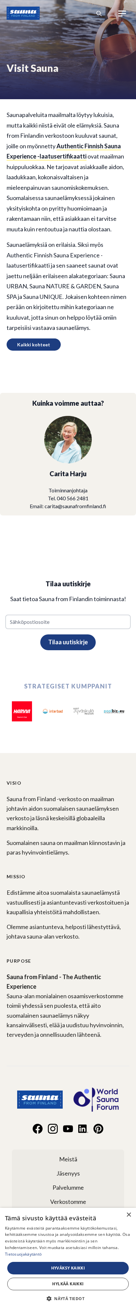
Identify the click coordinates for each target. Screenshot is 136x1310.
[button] (68, 1298)
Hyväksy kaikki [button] (68, 1268)
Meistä (68, 1159)
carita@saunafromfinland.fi (75, 506)
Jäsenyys (68, 1173)
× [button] (128, 1214)
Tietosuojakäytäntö (23, 1254)
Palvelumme (68, 1187)
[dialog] (68, 1259)
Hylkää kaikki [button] (68, 1284)
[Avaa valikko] (122, 13)
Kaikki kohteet (33, 344)
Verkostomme (68, 1201)
